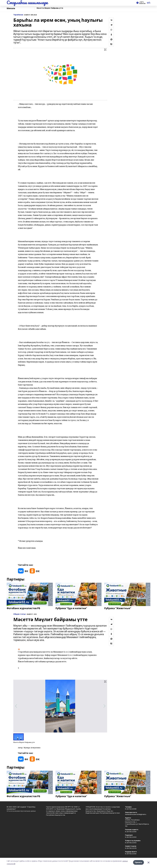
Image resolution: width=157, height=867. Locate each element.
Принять (138, 862)
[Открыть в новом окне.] (23, 570)
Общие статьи (19, 614)
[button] (58, 666)
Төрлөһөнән (18, 15)
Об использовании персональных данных (21, 811)
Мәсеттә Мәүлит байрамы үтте (50, 8)
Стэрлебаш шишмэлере (27, 2)
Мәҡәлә (11, 8)
